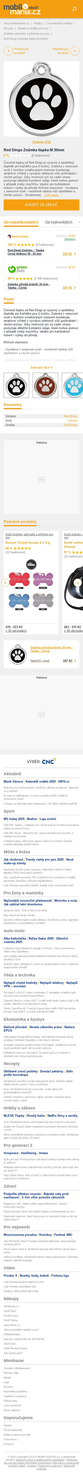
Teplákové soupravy (15, 1396)
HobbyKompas (12, 1334)
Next (78, 583)
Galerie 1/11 (42, 142)
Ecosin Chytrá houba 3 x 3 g (28, 542)
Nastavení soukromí (50, 1465)
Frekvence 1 (11, 1439)
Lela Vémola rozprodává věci (20, 1286)
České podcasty (13, 1430)
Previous (5, 583)
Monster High (11, 1372)
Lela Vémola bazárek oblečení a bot (24, 1282)
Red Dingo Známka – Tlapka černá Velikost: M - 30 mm (26, 252)
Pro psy (8, 28)
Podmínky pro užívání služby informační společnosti (41, 1461)
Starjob (8, 1425)
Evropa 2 (9, 1444)
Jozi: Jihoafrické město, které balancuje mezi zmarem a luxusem (40, 1122)
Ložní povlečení (12, 1405)
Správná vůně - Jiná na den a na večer (25, 910)
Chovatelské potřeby (59, 23)
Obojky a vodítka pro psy (33, 28)
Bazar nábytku (12, 1410)
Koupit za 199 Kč (41, 205)
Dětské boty (10, 1400)
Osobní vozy (11, 1315)
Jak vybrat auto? (13, 1353)
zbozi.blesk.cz (12, 1325)
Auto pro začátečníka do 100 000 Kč (24, 1339)
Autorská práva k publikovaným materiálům (40, 1459)
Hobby (38, 23)
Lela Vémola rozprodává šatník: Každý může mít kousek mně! (38, 885)
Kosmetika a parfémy (15, 1391)
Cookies (31, 1465)
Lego (6, 1382)
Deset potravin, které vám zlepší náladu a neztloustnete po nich (39, 1211)
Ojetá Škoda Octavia (15, 1348)
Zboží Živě (10, 1311)
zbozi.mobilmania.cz (16, 23)
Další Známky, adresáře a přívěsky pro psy (29, 536)
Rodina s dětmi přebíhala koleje (21, 1291)
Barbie (7, 1377)
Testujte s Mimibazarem (17, 1368)
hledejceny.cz (11, 1306)
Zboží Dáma (11, 1320)
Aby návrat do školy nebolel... (20, 915)
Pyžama (8, 1386)
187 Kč (67, 287)
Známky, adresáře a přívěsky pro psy (26, 33)
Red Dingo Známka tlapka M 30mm (34, 150)
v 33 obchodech (16, 630)
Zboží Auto (10, 1343)
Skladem (69, 239)
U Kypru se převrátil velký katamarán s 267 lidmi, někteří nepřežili (40, 803)
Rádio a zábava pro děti (17, 1434)
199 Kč (67, 254)
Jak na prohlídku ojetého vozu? (21, 1329)
